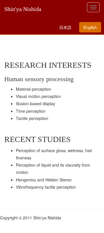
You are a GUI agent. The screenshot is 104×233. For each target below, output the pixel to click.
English (90, 27)
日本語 (65, 27)
